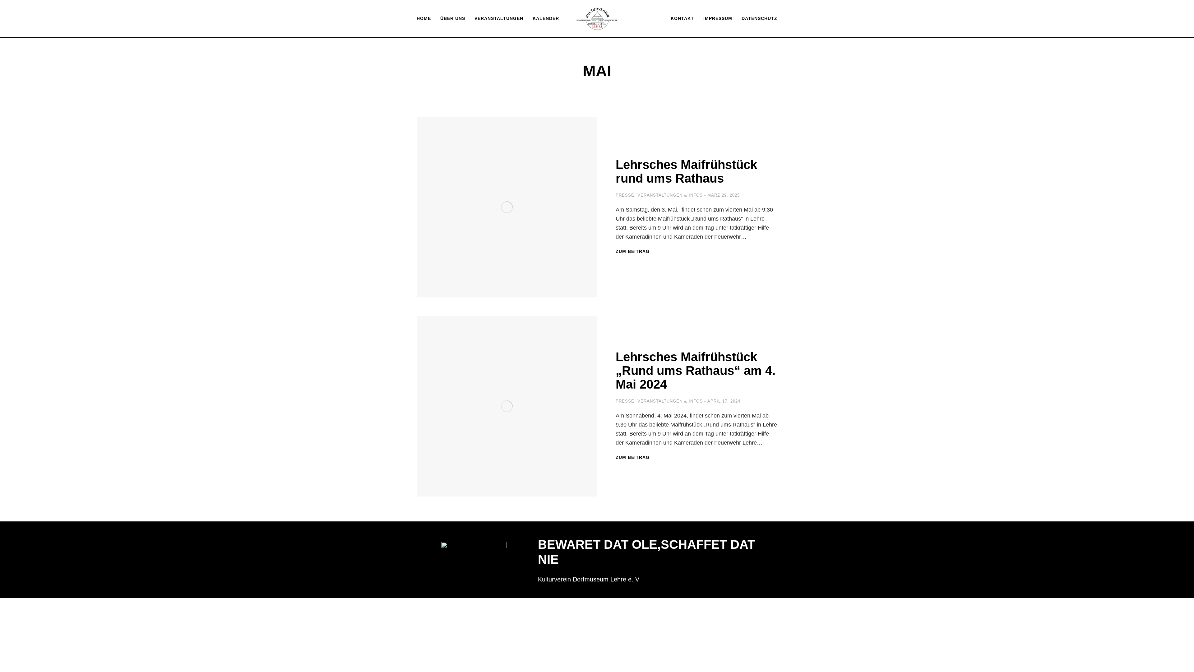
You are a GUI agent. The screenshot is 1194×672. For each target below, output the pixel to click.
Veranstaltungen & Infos (670, 195)
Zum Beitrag (633, 251)
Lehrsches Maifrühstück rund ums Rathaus (686, 171)
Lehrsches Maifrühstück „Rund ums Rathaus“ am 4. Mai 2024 (695, 370)
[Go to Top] (1184, 662)
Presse (625, 195)
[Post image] (507, 207)
